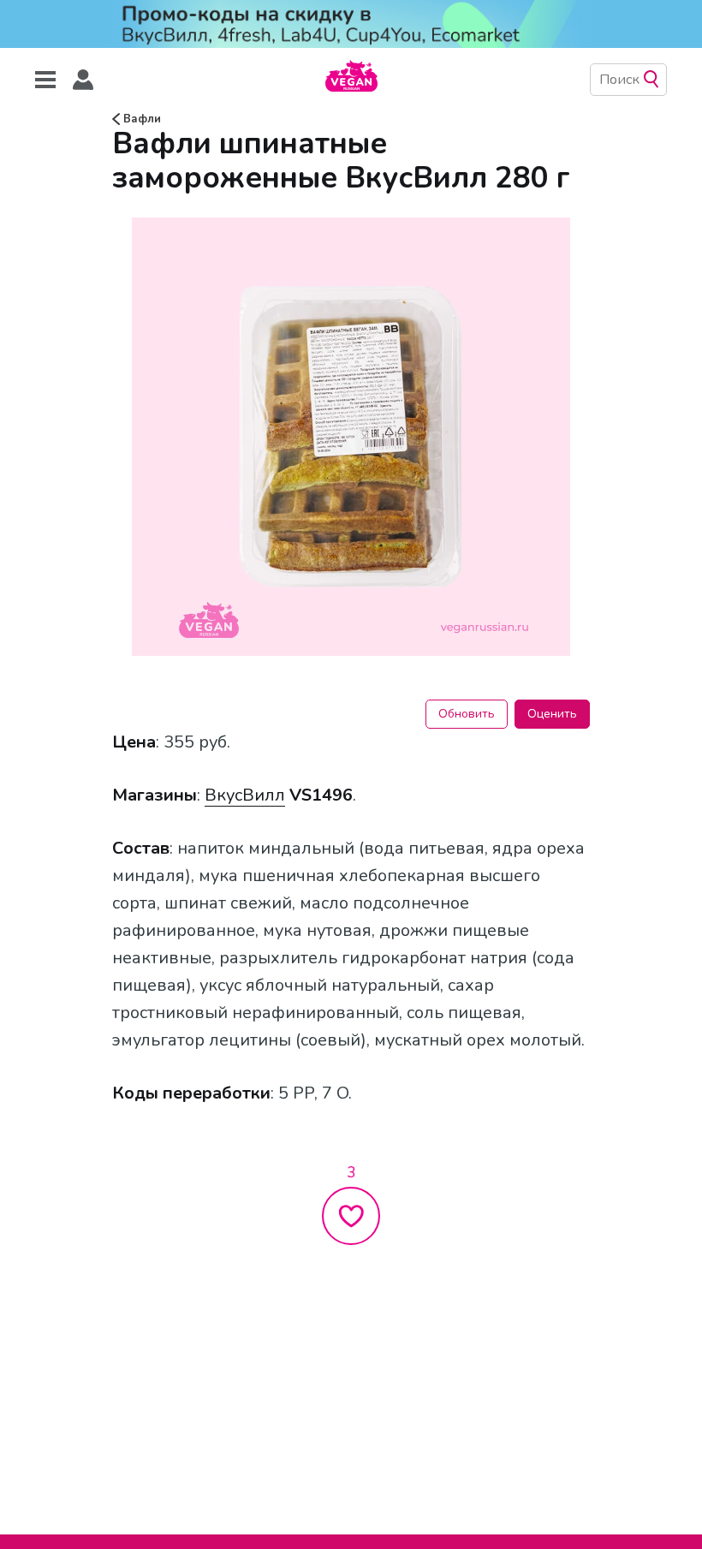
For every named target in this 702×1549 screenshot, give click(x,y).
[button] (83, 80)
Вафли (140, 119)
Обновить (466, 714)
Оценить (552, 714)
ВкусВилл (245, 795)
